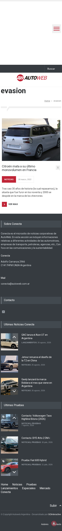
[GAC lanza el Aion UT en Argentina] (9, 341)
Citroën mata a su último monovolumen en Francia (19, 168)
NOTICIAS (8, 179)
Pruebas (31, 484)
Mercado (45, 488)
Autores (44, 524)
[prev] (14, 337)
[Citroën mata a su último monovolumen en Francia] (31, 139)
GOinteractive (54, 514)
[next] (14, 391)
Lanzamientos (9, 488)
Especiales (28, 488)
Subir (53, 505)
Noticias (17, 484)
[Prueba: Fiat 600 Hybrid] (9, 467)
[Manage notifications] (54, 523)
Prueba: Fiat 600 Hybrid (34, 460)
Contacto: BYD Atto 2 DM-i (36, 438)
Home (47, 101)
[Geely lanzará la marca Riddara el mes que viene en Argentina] (9, 386)
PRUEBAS (36, 423)
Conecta (6, 492)
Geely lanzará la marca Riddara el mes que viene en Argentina (37, 382)
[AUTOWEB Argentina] (32, 79)
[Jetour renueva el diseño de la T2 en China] (9, 364)
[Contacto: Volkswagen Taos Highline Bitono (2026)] (9, 422)
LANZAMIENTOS (29, 342)
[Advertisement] (31, 32)
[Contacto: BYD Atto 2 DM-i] (9, 445)
